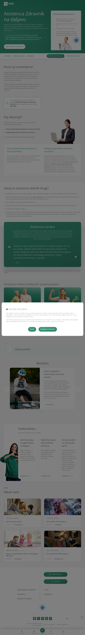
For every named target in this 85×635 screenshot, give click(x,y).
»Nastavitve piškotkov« (57, 321)
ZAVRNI (32, 329)
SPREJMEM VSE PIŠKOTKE (48, 329)
